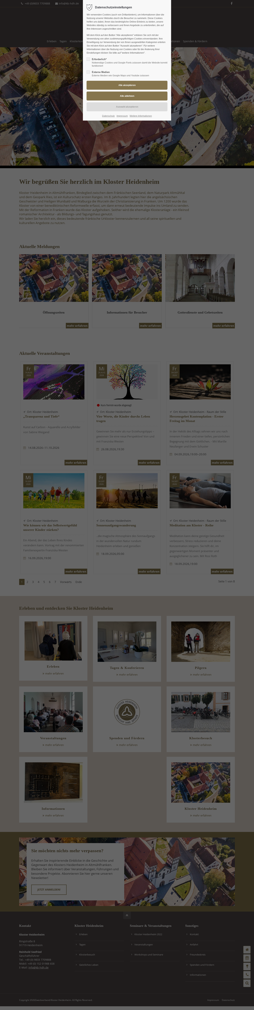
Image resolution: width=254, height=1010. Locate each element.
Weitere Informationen (141, 116)
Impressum (122, 116)
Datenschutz (108, 116)
